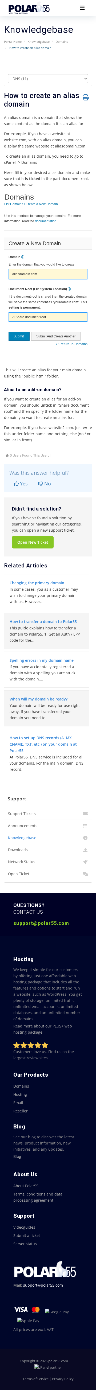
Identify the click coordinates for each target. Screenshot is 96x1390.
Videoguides (24, 1227)
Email (18, 1102)
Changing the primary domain (37, 582)
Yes (23, 483)
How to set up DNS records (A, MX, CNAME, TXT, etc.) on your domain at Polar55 (43, 744)
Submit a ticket (26, 1235)
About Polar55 (25, 1185)
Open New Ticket (32, 542)
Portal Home (13, 42)
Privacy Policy (63, 1378)
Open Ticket (18, 873)
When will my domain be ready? (38, 699)
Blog (17, 1156)
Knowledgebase (39, 42)
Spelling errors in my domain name (42, 660)
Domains (62, 42)
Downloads (18, 849)
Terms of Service (36, 1378)
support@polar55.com (43, 1285)
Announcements (22, 825)
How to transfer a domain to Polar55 (43, 621)
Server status (25, 1243)
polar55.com (58, 1360)
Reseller (20, 1110)
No (47, 483)
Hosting (20, 1094)
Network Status (21, 861)
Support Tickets (22, 813)
